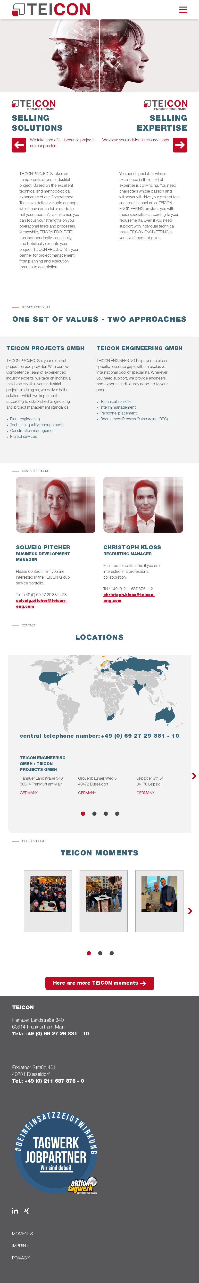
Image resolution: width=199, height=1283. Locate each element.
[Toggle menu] (183, 10)
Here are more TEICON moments (95, 983)
